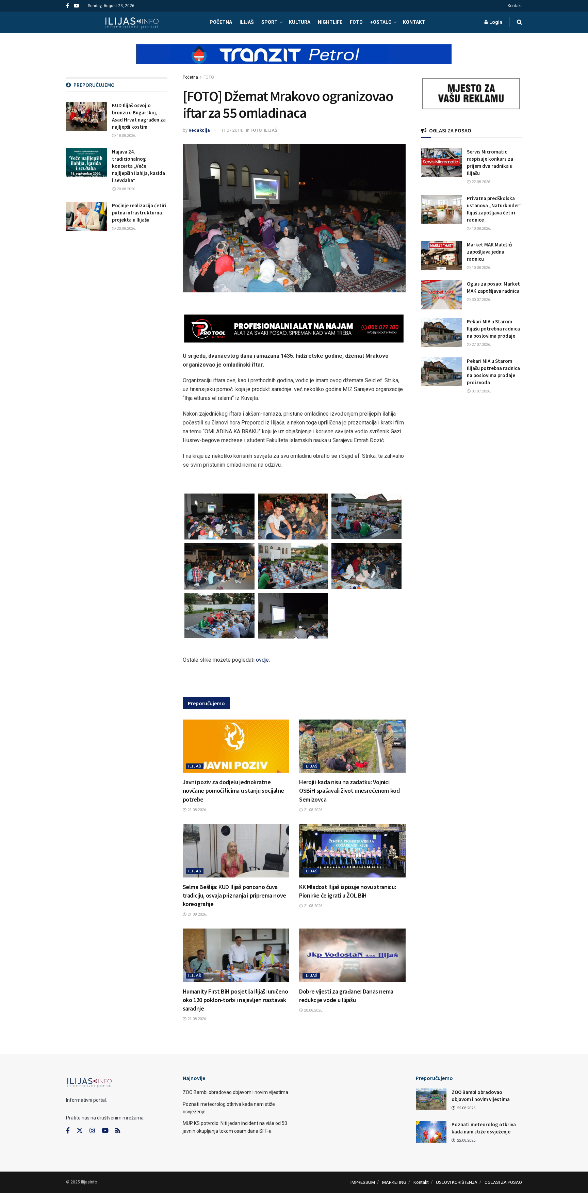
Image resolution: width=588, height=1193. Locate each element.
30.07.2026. (481, 299)
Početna (190, 77)
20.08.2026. (313, 1010)
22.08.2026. (481, 182)
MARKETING (394, 1182)
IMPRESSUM (362, 1182)
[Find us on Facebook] (67, 6)
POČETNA (221, 22)
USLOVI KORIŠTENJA (456, 1182)
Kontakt (515, 5)
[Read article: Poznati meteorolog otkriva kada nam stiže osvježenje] (431, 1132)
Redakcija (199, 130)
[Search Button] (519, 22)
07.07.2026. (481, 391)
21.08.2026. (196, 810)
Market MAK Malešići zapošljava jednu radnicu (489, 251)
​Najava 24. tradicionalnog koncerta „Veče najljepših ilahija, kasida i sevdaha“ (138, 165)
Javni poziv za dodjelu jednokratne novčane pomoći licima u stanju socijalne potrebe (233, 790)
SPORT (269, 22)
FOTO (356, 22)
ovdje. (263, 660)
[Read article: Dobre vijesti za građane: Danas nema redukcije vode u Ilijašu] (352, 955)
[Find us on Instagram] (92, 1131)
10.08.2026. (481, 228)
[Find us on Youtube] (76, 6)
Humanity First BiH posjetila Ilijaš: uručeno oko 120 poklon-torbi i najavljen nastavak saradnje (235, 999)
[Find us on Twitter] (80, 1131)
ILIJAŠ (247, 22)
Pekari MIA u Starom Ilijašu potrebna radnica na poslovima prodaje (493, 328)
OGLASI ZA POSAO (503, 1182)
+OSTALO (381, 22)
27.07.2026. (481, 344)
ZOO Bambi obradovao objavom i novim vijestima (235, 1092)
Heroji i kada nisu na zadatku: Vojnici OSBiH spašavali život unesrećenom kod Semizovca (349, 790)
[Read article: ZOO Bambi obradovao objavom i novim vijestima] (431, 1099)
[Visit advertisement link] (294, 60)
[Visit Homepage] (132, 22)
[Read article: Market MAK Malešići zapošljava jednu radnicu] (441, 255)
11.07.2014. (232, 130)
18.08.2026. (126, 135)
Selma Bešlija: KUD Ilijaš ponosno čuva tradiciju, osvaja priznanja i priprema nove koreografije (235, 895)
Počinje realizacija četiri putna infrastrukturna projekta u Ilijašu (139, 212)
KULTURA (299, 22)
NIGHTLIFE (330, 22)
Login (495, 22)
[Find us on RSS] (117, 1131)
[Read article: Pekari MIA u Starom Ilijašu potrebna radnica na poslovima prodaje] (441, 332)
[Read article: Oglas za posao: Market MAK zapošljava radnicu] (441, 294)
